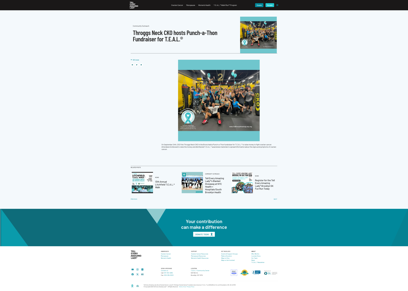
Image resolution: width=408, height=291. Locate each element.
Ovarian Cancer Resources (199, 254)
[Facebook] (133, 274)
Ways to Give (225, 258)
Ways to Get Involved (228, 260)
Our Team (254, 258)
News (253, 260)
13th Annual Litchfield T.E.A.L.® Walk (165, 184)
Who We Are (255, 254)
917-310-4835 (168, 273)
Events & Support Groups (229, 254)
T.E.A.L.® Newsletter (257, 262)
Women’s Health (166, 258)
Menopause (164, 256)
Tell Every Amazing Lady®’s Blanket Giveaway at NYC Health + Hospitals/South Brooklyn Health (214, 185)
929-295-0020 (169, 275)
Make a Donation (226, 256)
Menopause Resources (198, 256)
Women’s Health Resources (199, 258)
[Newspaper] (142, 274)
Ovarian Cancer (166, 254)
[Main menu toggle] (277, 5)
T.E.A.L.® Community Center (200, 270)
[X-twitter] (137, 274)
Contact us (164, 270)
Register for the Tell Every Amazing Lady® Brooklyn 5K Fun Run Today (265, 184)
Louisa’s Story (255, 256)
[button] (259, 5)
